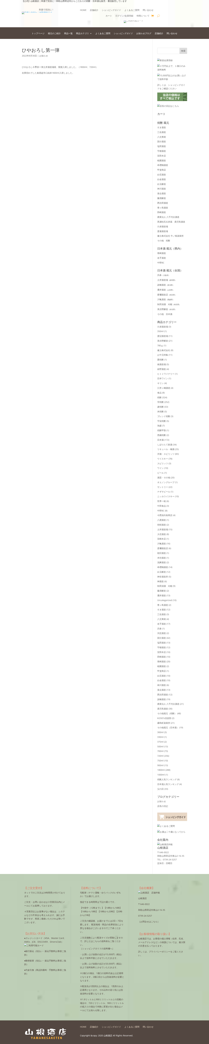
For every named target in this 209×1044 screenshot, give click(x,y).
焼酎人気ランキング (167, 779)
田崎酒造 (161, 212)
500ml (160, 746)
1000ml (161, 774)
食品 (159, 392)
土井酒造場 (166, 279)
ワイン (160, 468)
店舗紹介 (94, 10)
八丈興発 (161, 136)
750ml (160, 760)
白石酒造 (161, 174)
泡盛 (159, 425)
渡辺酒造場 (162, 336)
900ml (160, 765)
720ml (160, 755)
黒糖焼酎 (161, 435)
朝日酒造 (161, 553)
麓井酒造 (165, 289)
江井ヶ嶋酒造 (163, 387)
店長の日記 (162, 806)
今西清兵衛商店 (164, 515)
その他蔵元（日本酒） (168, 727)
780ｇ (160, 345)
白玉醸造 (161, 184)
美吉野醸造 (166, 309)
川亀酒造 (165, 299)
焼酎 (159, 397)
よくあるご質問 (131, 10)
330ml (160, 737)
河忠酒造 (161, 633)
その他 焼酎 (163, 240)
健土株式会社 (163, 350)
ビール (160, 472)
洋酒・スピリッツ (165, 453)
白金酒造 (161, 179)
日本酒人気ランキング (168, 784)
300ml (160, 732)
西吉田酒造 (162, 202)
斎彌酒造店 (162, 548)
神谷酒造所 (162, 576)
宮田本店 (161, 155)
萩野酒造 (161, 369)
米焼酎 (160, 411)
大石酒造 (161, 534)
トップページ (38, 33)
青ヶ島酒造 (162, 207)
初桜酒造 (161, 524)
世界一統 (161, 501)
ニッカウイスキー (165, 496)
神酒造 (160, 581)
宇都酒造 (161, 150)
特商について (143, 16)
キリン (160, 383)
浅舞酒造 (161, 562)
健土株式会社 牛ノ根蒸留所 (170, 235)
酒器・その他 (163, 477)
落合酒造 (161, 193)
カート (109, 16)
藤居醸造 (161, 198)
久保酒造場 (162, 226)
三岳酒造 (161, 132)
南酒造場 (161, 364)
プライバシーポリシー (159, 951)
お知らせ (43, 55)
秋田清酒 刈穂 (169, 304)
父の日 (160, 788)
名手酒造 (161, 257)
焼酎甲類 (161, 430)
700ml (160, 751)
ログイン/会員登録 (124, 16)
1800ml (161, 769)
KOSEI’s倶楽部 (164, 718)
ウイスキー (162, 458)
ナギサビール (163, 491)
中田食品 (161, 505)
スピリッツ (162, 463)
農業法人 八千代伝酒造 (168, 217)
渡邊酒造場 (162, 231)
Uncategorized (164, 600)
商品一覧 (68, 33)
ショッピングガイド (111, 10)
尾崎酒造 (161, 253)
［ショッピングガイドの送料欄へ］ (97, 948)
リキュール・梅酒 (165, 449)
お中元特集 (162, 354)
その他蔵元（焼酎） (167, 713)
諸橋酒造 (165, 284)
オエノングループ (165, 482)
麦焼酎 (160, 406)
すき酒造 (161, 127)
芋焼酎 (160, 402)
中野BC (160, 262)
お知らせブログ (143, 33)
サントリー (162, 487)
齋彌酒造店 (166, 294)
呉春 (163, 275)
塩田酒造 (161, 146)
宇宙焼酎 (161, 421)
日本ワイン (162, 378)
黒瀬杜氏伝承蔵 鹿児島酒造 (171, 221)
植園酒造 (161, 160)
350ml (160, 331)
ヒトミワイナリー (165, 373)
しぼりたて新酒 (164, 444)
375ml (160, 741)
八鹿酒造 (161, 519)
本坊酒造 (161, 557)
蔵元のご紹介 (54, 33)
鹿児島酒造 (162, 708)
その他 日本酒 (164, 314)
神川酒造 (161, 188)
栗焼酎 (160, 359)
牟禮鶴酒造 (162, 165)
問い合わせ (148, 10)
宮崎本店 (161, 538)
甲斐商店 (161, 169)
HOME (83, 10)
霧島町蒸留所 (163, 722)
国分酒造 (161, 141)
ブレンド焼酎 (163, 416)
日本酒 (160, 439)
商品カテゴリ (82, 33)
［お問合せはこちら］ (149, 921)
